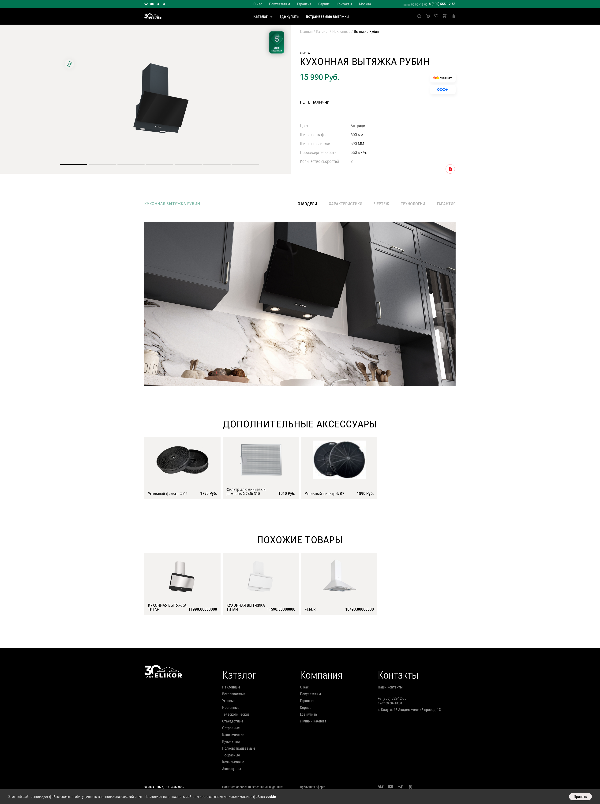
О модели (307, 204)
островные (231, 728)
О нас (257, 4)
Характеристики (345, 203)
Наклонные (341, 31)
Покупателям (279, 4)
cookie (271, 796)
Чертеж (381, 203)
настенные (231, 707)
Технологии (413, 203)
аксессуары (231, 769)
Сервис (324, 4)
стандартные (232, 721)
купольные (231, 741)
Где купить (289, 16)
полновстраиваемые (238, 748)
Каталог (260, 16)
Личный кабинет (313, 721)
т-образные (231, 755)
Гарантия (304, 4)
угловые (229, 701)
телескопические (236, 714)
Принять (580, 796)
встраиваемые (234, 694)
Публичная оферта (313, 787)
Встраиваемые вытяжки (327, 16)
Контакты (344, 4)
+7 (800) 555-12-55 (392, 698)
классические (233, 735)
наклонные (231, 687)
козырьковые (233, 762)
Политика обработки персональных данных (252, 787)
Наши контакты (390, 687)
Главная (306, 31)
